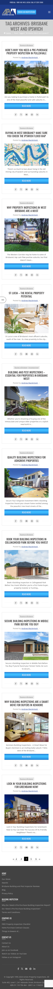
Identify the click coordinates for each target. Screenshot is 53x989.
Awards (5, 883)
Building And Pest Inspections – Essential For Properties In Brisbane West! (26, 375)
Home (8, 33)
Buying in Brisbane (26, 45)
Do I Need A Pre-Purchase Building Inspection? (21, 909)
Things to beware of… (11, 931)
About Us (5, 946)
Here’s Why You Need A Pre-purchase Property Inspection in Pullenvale (26, 51)
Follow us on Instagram (11, 957)
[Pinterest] (32, 114)
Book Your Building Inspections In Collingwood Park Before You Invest (26, 540)
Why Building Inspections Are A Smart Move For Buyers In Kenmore (26, 703)
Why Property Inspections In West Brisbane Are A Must (26, 209)
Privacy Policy (7, 893)
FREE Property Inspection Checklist (16, 924)
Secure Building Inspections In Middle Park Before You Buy (26, 622)
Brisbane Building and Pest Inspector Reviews (21, 886)
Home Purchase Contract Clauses (15, 928)
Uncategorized (33, 368)
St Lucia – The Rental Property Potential (26, 294)
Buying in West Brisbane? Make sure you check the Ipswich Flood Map (26, 134)
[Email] (26, 114)
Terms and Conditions (11, 912)
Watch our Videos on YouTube (14, 954)
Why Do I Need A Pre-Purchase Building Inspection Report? (26, 905)
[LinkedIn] (37, 114)
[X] (21, 114)
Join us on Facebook (10, 950)
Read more (26, 106)
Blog (3, 890)
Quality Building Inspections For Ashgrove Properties (26, 458)
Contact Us (6, 943)
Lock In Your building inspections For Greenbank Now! (26, 785)
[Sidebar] (3, 300)
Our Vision (6, 879)
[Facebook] (16, 114)
